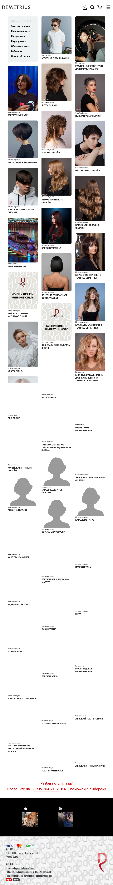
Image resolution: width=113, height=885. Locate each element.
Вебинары (16, 51)
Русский (16, 879)
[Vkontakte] (30, 819)
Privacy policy (12, 857)
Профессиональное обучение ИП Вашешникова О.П (29, 875)
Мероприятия (18, 41)
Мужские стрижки (20, 31)
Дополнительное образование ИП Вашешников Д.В (28, 872)
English (8, 879)
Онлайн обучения (20, 55)
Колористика (18, 36)
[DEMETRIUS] (102, 862)
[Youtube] (65, 819)
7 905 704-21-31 (46, 788)
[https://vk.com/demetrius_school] (25, 808)
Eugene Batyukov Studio (24, 868)
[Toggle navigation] (107, 7)
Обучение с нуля (20, 46)
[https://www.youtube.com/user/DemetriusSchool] (60, 808)
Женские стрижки (20, 26)
